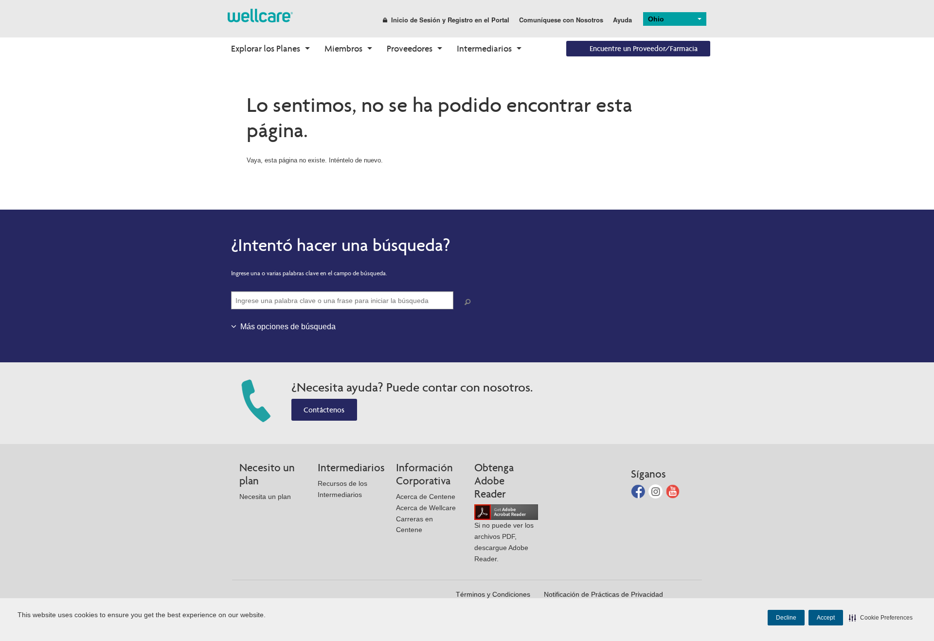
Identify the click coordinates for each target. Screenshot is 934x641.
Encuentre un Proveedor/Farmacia (644, 48)
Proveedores (409, 48)
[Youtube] (673, 490)
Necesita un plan (265, 496)
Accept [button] (826, 617)
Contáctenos (324, 409)
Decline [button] (786, 617)
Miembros (343, 48)
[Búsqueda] (469, 302)
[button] (881, 617)
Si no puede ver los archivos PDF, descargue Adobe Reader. (504, 541)
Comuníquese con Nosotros (561, 19)
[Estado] (260, 15)
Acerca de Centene (425, 496)
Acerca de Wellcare (426, 508)
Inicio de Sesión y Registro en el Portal (450, 19)
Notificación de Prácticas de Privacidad (603, 594)
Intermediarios (484, 48)
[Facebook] (639, 490)
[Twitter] (656, 490)
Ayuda (622, 19)
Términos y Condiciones (493, 594)
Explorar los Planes (265, 48)
